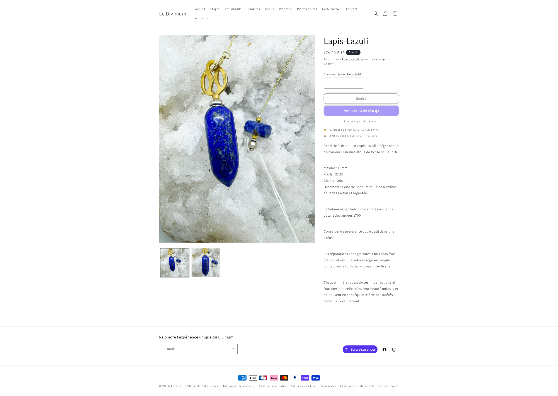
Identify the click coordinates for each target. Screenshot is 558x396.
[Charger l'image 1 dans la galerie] (174, 262)
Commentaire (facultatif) (343, 74)
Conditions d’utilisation (273, 385)
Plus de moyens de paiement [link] (361, 121)
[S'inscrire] (232, 349)
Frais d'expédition (353, 59)
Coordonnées (328, 385)
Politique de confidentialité (239, 385)
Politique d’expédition (303, 385)
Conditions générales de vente (357, 385)
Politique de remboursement (202, 385)
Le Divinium (175, 386)
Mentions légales (388, 385)
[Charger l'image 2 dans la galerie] (205, 262)
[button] (376, 13)
